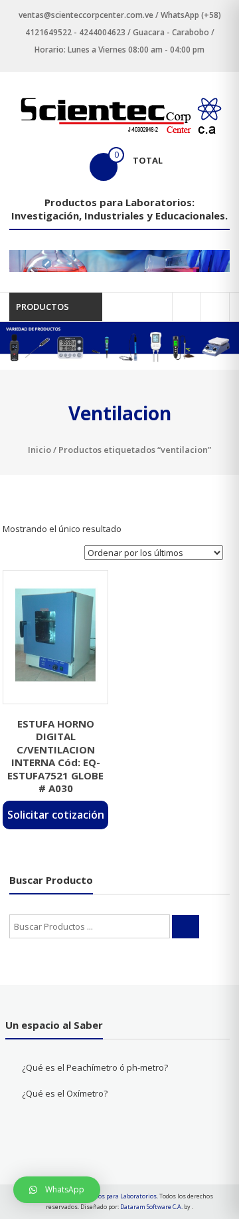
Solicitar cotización (55, 814)
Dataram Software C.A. (151, 1206)
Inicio (39, 450)
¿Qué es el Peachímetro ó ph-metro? (95, 1067)
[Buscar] (185, 926)
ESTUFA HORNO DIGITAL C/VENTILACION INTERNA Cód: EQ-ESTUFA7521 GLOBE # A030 (55, 756)
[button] (56, 1189)
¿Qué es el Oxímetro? (65, 1093)
